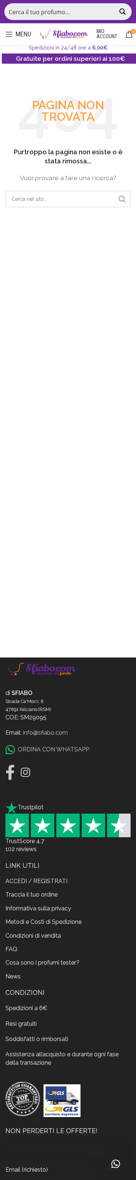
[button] (116, 1164)
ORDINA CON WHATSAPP (53, 749)
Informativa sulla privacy (38, 908)
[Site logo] (63, 33)
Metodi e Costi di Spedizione (43, 921)
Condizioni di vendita (33, 935)
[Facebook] (10, 772)
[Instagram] (25, 772)
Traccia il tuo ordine (31, 894)
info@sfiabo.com (45, 732)
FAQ (11, 949)
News (13, 976)
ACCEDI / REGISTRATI (36, 881)
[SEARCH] (122, 199)
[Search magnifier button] (123, 12)
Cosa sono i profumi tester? (42, 962)
